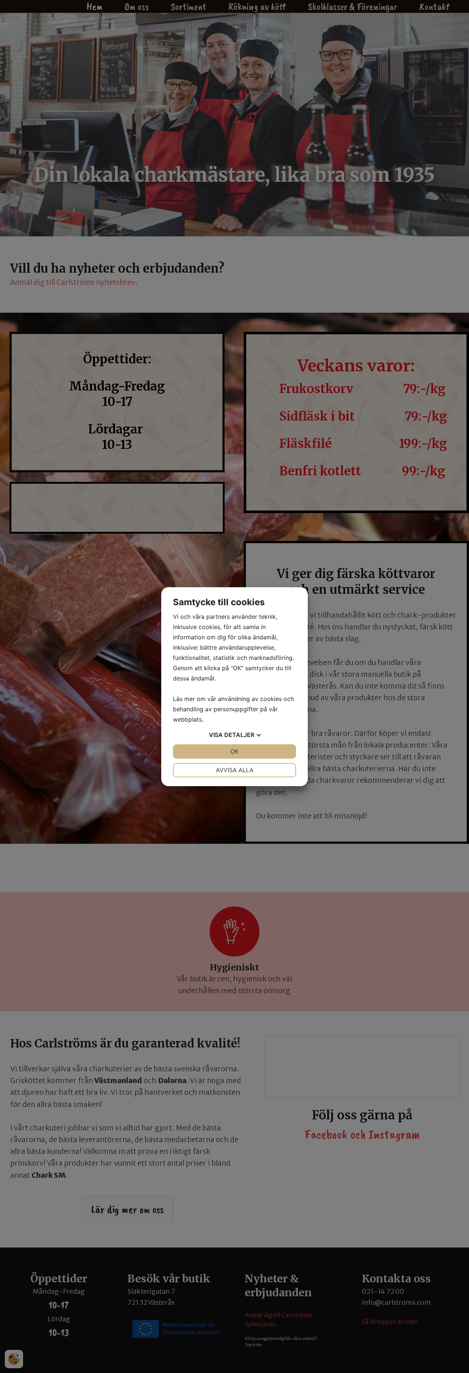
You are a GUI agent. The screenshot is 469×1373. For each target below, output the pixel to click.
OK (234, 751)
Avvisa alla (235, 770)
